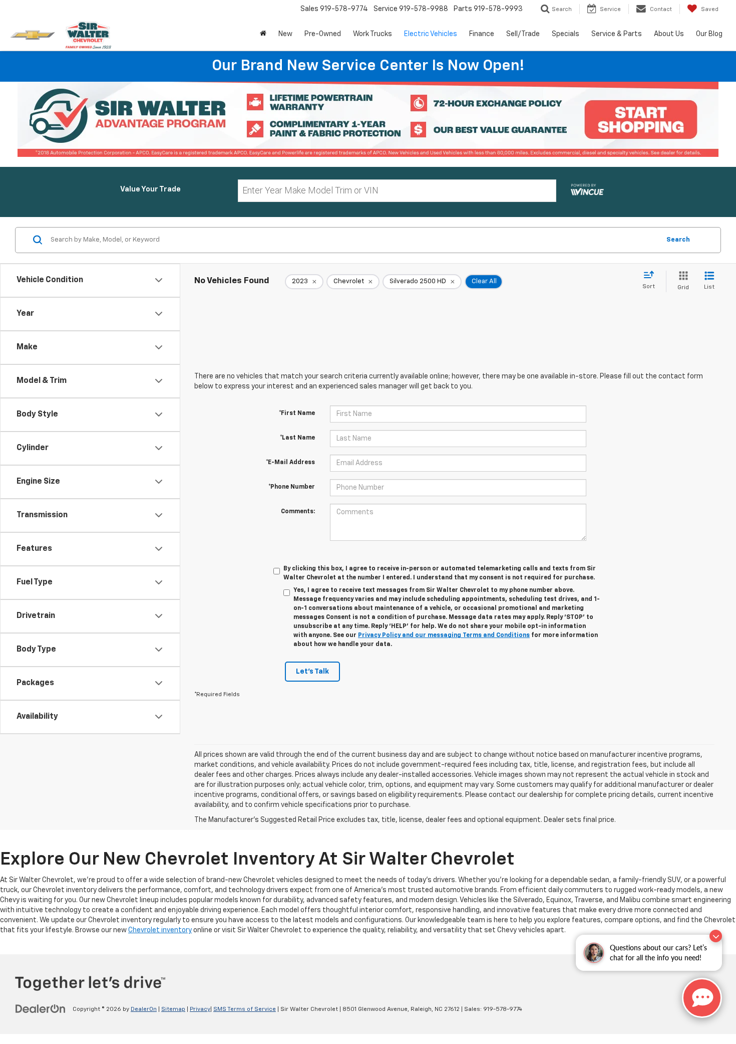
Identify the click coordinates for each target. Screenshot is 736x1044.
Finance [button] (481, 34)
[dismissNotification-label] (715, 936)
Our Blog (709, 34)
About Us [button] (669, 34)
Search (678, 240)
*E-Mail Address (290, 463)
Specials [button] (565, 34)
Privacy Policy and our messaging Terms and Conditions (444, 636)
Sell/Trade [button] (523, 34)
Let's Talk (312, 671)
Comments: (298, 512)
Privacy (200, 1009)
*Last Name (297, 438)
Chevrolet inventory (160, 930)
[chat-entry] (702, 998)
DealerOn (144, 1009)
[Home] (263, 34)
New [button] (285, 34)
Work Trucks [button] (372, 34)
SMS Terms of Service (244, 1009)
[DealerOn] (40, 1008)
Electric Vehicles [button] (430, 34)
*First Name (297, 413)
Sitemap (173, 1009)
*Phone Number (291, 487)
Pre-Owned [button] (322, 34)
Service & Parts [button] (616, 34)
